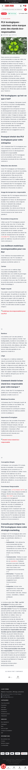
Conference (4, 711)
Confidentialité (4, 745)
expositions (14, 561)
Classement (4, 715)
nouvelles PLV (5, 237)
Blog (2, 726)
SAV (2, 732)
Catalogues (4, 724)
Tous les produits (5, 703)
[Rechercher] (25, 9)
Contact (3, 741)
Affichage (3, 707)
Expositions (4, 709)
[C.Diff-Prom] (12, 6)
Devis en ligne (4, 728)
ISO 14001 (10, 496)
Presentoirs (4, 705)
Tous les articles (6, 18)
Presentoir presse (5, 713)
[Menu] (2, 5)
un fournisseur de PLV (18, 489)
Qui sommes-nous (5, 739)
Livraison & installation (6, 730)
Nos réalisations (5, 722)
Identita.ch (16, 763)
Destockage (13, 13)
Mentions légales (5, 743)
